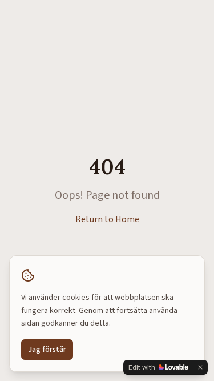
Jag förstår (47, 349)
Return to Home (107, 219)
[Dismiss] (200, 367)
